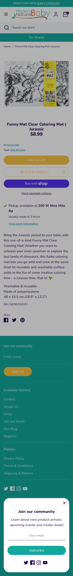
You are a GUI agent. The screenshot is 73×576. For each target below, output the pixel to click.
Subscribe (36, 550)
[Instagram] (38, 562)
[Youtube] (45, 562)
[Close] (64, 503)
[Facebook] (32, 562)
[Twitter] (26, 562)
